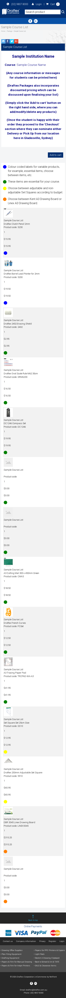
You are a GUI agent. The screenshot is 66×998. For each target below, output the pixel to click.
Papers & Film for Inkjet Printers (16, 966)
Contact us (8, 941)
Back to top (33, 920)
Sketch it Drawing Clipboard (47, 958)
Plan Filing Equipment (11, 954)
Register (52, 941)
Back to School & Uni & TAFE (47, 962)
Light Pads (40, 954)
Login (39, 4)
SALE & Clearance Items (45, 966)
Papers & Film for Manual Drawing (17, 962)
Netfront (53, 977)
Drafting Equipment (10, 958)
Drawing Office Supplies (12, 950)
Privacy (42, 941)
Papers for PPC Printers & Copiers (50, 950)
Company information (26, 941)
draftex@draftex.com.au (36, 990)
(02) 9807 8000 (19, 4)
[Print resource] (3, 41)
